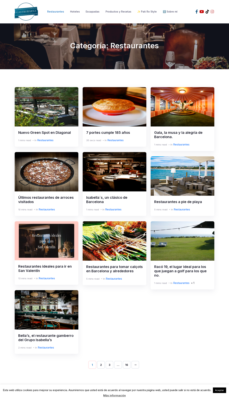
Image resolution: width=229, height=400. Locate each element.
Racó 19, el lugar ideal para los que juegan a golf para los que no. (180, 271)
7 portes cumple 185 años (108, 132)
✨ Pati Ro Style (147, 11)
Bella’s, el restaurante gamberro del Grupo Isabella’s (46, 337)
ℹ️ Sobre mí (170, 11)
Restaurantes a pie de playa (178, 202)
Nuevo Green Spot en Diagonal (44, 132)
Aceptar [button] (219, 390)
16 (126, 364)
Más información (114, 395)
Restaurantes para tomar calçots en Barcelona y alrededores (114, 269)
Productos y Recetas (118, 11)
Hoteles (75, 11)
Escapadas (92, 11)
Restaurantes (55, 11)
